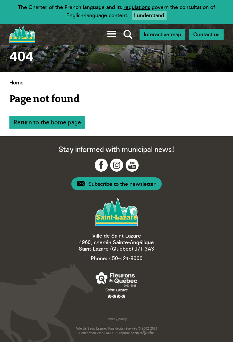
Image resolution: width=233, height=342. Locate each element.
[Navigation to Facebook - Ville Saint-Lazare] (101, 165)
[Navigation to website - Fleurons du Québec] (116, 285)
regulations (136, 7)
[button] (111, 33)
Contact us (206, 34)
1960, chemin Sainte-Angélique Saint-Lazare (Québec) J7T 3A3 (116, 245)
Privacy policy (116, 319)
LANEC (109, 332)
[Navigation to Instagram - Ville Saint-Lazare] (116, 165)
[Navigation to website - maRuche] (145, 333)
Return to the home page (47, 121)
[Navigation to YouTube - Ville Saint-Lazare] (132, 165)
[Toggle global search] (128, 34)
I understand (149, 15)
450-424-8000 (126, 258)
